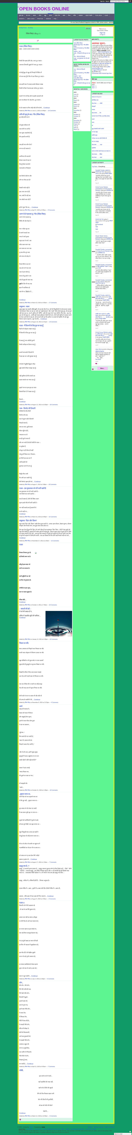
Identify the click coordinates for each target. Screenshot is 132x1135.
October (76, 114)
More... (102, 368)
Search (130, 1)
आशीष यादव (98, 314)
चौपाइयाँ (93, 106)
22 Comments (53, 516)
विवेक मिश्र (27, 110)
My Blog (30, 27)
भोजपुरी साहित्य (105, 300)
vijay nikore (98, 349)
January (76, 116)
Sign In (107, 1)
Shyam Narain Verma (101, 236)
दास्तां (93, 119)
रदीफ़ (62, 1129)
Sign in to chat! (118, 1134)
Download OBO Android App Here (102, 73)
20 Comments (54, 404)
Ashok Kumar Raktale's (103, 251)
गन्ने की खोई (95, 132)
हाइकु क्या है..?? (24, 866)
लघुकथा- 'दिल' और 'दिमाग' (28, 520)
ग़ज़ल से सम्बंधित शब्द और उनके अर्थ (51, 1129)
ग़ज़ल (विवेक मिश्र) (25, 46)
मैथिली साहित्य (108, 173)
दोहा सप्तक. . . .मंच (96, 112)
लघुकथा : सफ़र (24, 306)
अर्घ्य (20, 706)
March (75, 100)
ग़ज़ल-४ (21, 902)
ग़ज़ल (21, 544)
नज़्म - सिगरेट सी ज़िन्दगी (27, 408)
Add (89, 28)
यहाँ (94, 71)
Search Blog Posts (38, 41)
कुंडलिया (94, 148)
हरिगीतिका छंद (95, 100)
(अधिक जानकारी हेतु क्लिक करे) (101, 67)
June (75, 94)
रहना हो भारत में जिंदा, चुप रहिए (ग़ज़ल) (101, 116)
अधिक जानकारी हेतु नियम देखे (105, 52)
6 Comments (50, 979)
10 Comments (52, 110)
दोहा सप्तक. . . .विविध (97, 154)
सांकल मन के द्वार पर (96, 97)
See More (98, 359)
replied (107, 170)
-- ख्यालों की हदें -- (25, 608)
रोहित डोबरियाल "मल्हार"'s (103, 266)
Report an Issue (98, 1127)
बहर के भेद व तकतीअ (91, 1129)
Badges (90, 1127)
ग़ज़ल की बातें (38, 1129)
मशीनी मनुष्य (94, 135)
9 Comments (51, 210)
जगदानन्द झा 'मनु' (99, 219)
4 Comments (54, 702)
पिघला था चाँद (24, 643)
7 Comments (52, 862)
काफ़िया (67, 1129)
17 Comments (53, 302)
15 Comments (55, 540)
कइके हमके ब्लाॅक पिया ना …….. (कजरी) (103, 297)
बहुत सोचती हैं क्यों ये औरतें (98, 128)
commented (98, 188)
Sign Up (102, 1)
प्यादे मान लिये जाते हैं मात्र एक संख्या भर (101, 151)
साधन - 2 (94, 88)
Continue (46, 108)
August (76, 104)
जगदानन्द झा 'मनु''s (99, 172)
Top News (94, 166)
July (75, 125)
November (76, 110)
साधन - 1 (94, 86)
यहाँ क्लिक (105, 57)
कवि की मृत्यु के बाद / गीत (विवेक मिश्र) (32, 114)
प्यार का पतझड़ (95, 141)
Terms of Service (109, 1127)
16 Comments (53, 605)
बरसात (93, 109)
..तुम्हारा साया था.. (25, 794)
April (75, 96)
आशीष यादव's (98, 297)
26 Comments (52, 484)
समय (93, 122)
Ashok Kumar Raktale (101, 187)
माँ (92, 125)
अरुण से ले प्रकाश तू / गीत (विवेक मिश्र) (32, 213)
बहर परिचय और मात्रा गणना (77, 1129)
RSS (20, 1120)
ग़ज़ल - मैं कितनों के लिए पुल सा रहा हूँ (31, 325)
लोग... (21, 982)
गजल (96, 173)
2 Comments (52, 899)
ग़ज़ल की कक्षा (30, 1129)
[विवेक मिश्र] (22, 37)
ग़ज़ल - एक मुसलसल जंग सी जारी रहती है (32, 488)
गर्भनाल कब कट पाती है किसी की (99, 138)
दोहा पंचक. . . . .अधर (97, 157)
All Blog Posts (23, 27)
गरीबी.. (21, 1070)
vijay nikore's (100, 281)
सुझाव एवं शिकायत (97, 70)
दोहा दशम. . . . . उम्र (97, 144)
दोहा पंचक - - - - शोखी (97, 103)
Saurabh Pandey (100, 170)
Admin (31, 1127)
